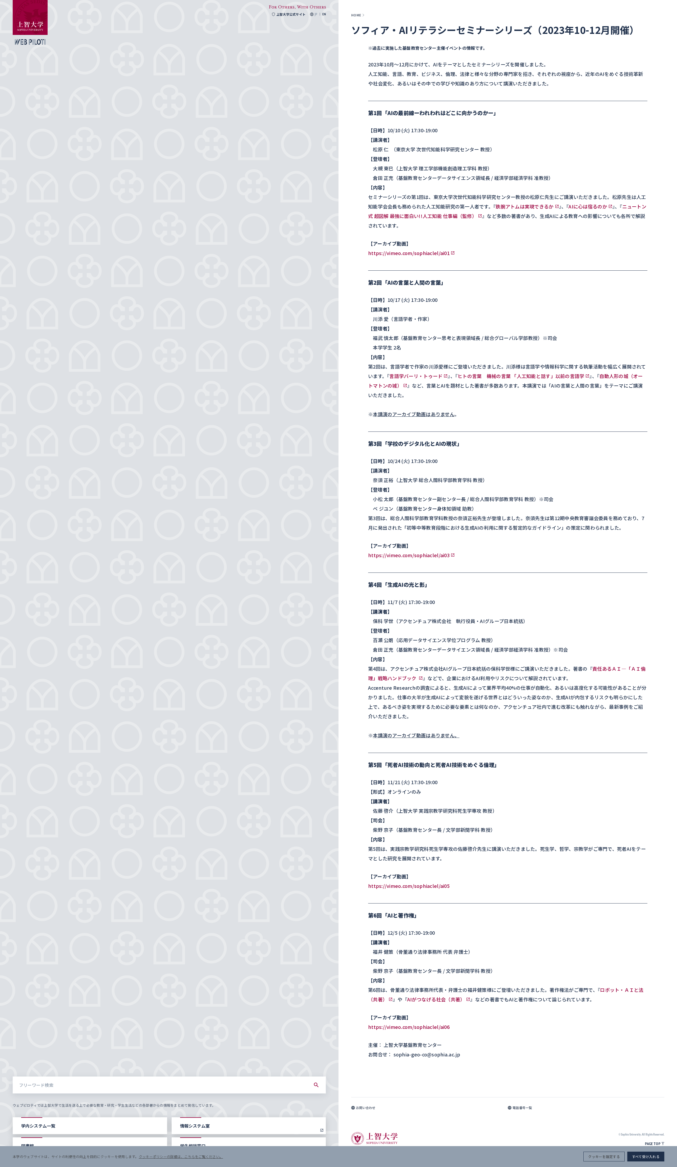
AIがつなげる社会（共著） (436, 999)
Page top (652, 1144)
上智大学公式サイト (290, 14)
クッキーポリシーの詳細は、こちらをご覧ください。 (181, 1156)
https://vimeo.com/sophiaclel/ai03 (409, 555)
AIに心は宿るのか (588, 206)
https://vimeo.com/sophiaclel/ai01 (409, 252)
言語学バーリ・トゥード (415, 376)
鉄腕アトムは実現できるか (525, 206)
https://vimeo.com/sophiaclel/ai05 (409, 885)
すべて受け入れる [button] (646, 1156)
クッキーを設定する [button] (604, 1156)
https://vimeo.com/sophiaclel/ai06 (409, 1026)
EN (324, 14)
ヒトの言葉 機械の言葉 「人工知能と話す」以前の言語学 (521, 376)
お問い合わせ (366, 1108)
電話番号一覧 (522, 1108)
